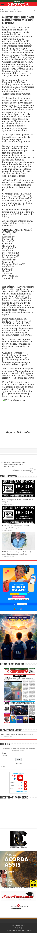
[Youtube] (21, 928)
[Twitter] (19, 928)
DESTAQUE (9, 10)
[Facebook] (17, 928)
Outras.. (3, 766)
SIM (5, 753)
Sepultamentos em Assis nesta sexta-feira (22, 470)
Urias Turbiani (21, 925)
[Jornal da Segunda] (18, 3)
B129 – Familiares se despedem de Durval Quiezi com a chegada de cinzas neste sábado (18, 553)
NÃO (5, 756)
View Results (18, 763)
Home (3, 10)
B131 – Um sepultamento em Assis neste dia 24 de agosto (17, 734)
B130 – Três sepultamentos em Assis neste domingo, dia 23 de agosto (15, 527)
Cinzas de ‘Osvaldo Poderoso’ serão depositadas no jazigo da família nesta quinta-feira (14, 463)
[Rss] (15, 928)
